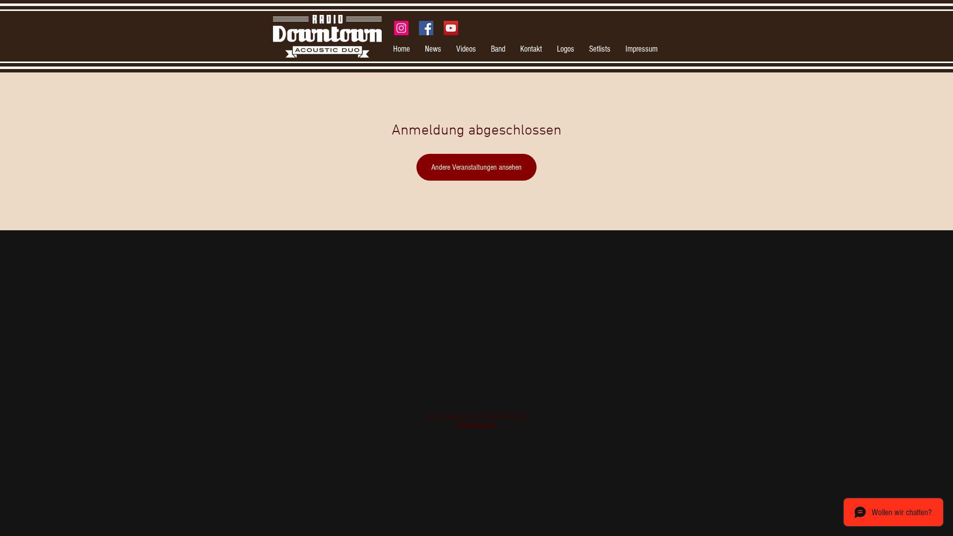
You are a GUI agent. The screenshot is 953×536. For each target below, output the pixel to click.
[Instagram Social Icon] (401, 28)
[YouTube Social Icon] (451, 28)
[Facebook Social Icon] (426, 28)
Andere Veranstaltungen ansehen (476, 167)
